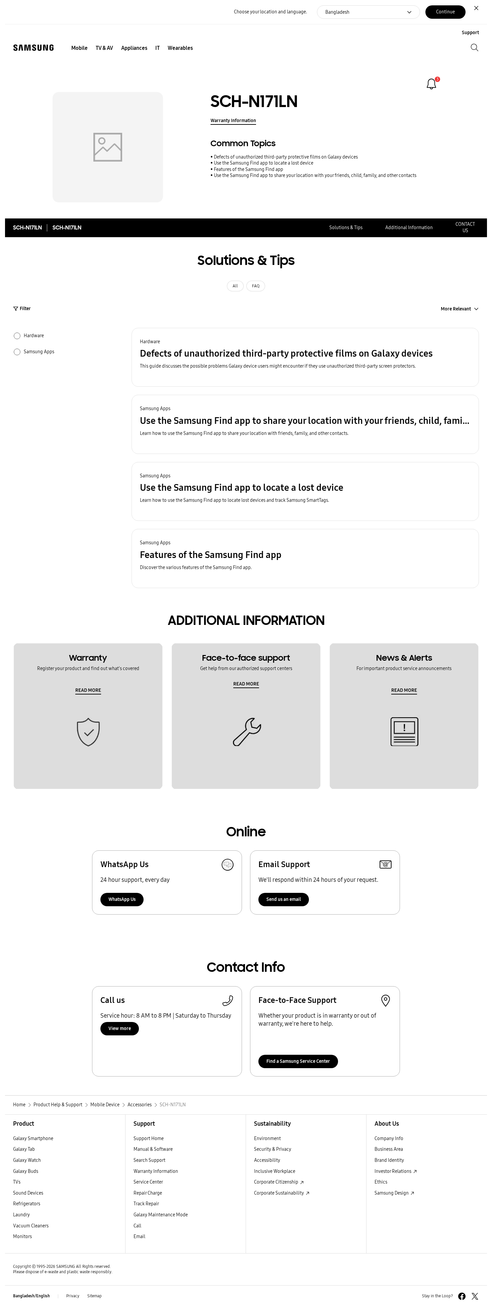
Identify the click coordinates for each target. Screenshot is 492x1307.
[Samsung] (33, 47)
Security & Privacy (272, 1149)
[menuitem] (79, 48)
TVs (16, 1182)
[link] (431, 84)
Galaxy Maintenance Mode (161, 1215)
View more (119, 1028)
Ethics (381, 1182)
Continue (445, 12)
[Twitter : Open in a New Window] (475, 1296)
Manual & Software (153, 1149)
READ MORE (88, 690)
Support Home (149, 1138)
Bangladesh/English (31, 1296)
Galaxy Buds (25, 1171)
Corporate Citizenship (276, 1182)
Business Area (389, 1149)
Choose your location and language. (270, 12)
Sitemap (94, 1296)
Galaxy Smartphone (33, 1138)
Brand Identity (389, 1160)
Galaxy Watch (27, 1160)
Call (137, 1226)
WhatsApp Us (122, 899)
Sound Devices (28, 1193)
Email (139, 1236)
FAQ (255, 286)
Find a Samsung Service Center (298, 1061)
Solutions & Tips (345, 227)
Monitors (22, 1236)
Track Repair (146, 1204)
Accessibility (267, 1160)
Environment (267, 1138)
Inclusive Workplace (274, 1171)
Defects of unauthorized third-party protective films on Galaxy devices (286, 157)
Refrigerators (26, 1204)
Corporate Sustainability (279, 1193)
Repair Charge (148, 1193)
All (235, 286)
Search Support (149, 1160)
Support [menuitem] (470, 32)
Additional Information (409, 227)
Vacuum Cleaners (31, 1226)
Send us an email (283, 899)
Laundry (21, 1215)
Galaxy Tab (24, 1149)
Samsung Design (392, 1193)
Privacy (72, 1296)
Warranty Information (233, 120)
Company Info (389, 1138)
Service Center (148, 1182)
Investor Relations (393, 1171)
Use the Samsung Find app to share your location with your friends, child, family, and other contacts (315, 175)
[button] (305, 357)
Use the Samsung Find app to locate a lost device (263, 163)
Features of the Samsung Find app (248, 169)
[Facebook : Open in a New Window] (462, 1296)
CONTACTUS (465, 227)
